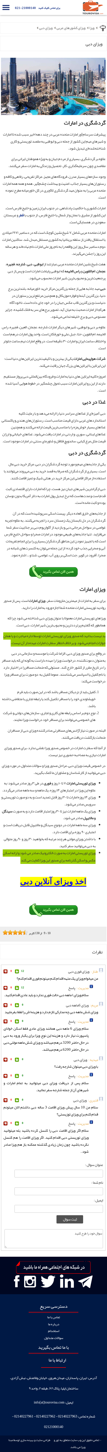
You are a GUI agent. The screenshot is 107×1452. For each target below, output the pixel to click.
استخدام (53, 1330)
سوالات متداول (53, 1337)
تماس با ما (53, 1317)
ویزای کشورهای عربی (70, 28)
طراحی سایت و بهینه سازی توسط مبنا (29, 1440)
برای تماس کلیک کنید (49, 8)
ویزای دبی (46, 28)
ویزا (91, 28)
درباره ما (53, 1324)
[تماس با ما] (53, 577)
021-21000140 (25, 8)
